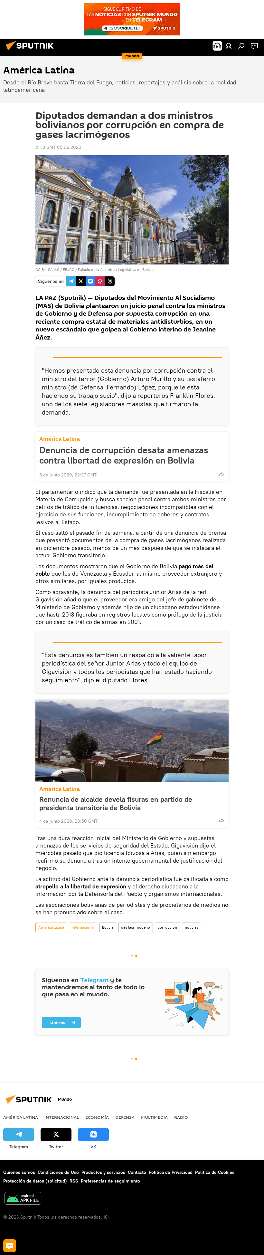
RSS (74, 1181)
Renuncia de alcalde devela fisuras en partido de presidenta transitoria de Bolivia (115, 803)
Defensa (125, 1117)
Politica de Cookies (214, 1172)
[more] (221, 474)
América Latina (59, 439)
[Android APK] (23, 1199)
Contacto (137, 1172)
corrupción (167, 927)
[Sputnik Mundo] (31, 51)
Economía (97, 1117)
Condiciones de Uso (58, 1172)
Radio (181, 1117)
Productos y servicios (103, 1172)
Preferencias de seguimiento (110, 1181)
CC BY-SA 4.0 (47, 269)
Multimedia (154, 1117)
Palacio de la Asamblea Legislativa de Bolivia (116, 269)
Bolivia (107, 927)
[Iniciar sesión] (228, 45)
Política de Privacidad (171, 1172)
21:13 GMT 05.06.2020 (58, 147)
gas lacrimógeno (135, 927)
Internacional (83, 927)
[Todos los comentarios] (9, 1245)
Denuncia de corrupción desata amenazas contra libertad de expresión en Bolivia (123, 455)
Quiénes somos (19, 1172)
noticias (191, 927)
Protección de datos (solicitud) (35, 1181)
